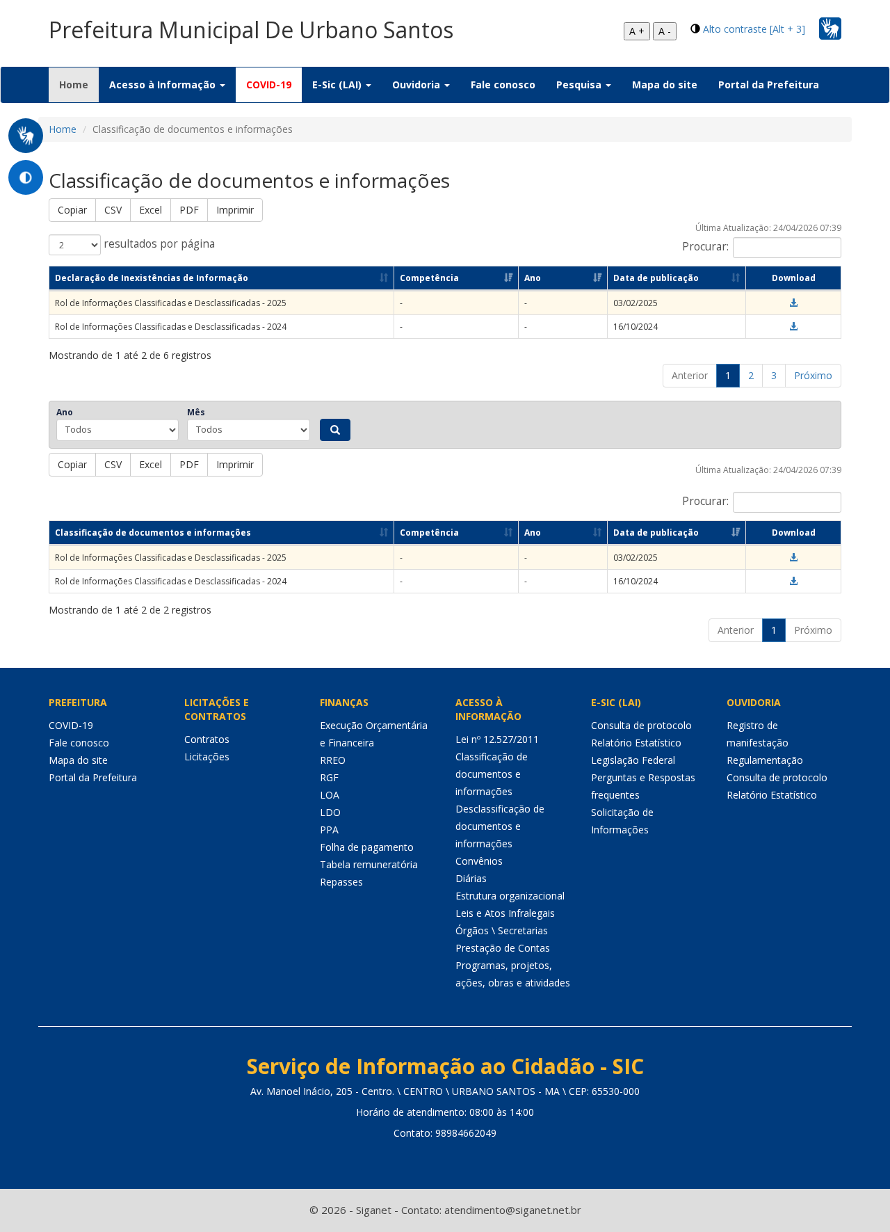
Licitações (206, 756)
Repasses (341, 881)
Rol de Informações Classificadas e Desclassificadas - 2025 (170, 303)
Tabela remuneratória (369, 864)
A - (664, 31)
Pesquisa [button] (580, 84)
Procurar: (705, 246)
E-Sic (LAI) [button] (338, 84)
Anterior (690, 375)
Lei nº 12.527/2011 (497, 739)
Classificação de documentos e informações (153, 532)
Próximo (813, 375)
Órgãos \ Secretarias (501, 930)
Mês (196, 412)
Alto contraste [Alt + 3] (754, 28)
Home (79, 84)
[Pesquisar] (335, 430)
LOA (329, 794)
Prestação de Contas (502, 947)
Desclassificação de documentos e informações (499, 826)
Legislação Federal (633, 760)
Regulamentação (765, 760)
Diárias (471, 878)
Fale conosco (503, 84)
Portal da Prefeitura (768, 84)
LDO (330, 812)
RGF (329, 777)
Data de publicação (656, 278)
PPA (329, 829)
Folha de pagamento (367, 847)
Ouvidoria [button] (417, 84)
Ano (532, 278)
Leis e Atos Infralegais (505, 913)
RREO (333, 760)
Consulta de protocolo (641, 725)
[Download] (793, 303)
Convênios (479, 860)
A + (637, 31)
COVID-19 (268, 84)
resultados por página (158, 244)
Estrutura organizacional (510, 895)
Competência (429, 278)
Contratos (206, 739)
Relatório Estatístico (636, 742)
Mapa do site (664, 84)
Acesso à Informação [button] (163, 84)
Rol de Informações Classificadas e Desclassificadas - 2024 (170, 327)
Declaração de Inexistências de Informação (151, 278)
